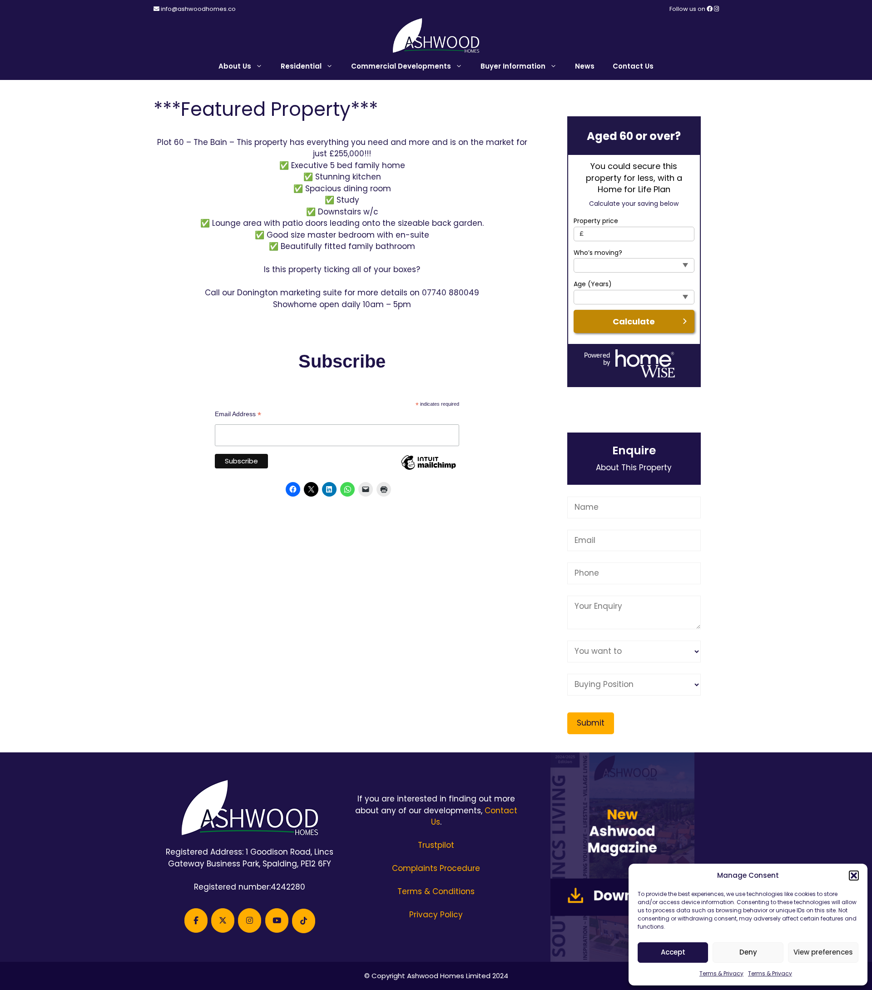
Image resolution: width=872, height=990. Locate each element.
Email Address (238, 414)
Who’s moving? (598, 253)
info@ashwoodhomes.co (198, 9)
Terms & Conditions (436, 891)
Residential (301, 66)
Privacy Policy (436, 914)
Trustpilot (436, 845)
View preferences (823, 952)
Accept (673, 952)
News (585, 66)
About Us (234, 66)
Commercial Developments (401, 66)
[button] (853, 875)
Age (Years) (593, 284)
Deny (748, 952)
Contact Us (633, 66)
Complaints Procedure (436, 868)
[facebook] (710, 9)
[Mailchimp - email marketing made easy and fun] (428, 469)
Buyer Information (513, 66)
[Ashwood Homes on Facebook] (196, 920)
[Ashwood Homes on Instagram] (249, 920)
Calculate (634, 321)
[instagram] (716, 9)
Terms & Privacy (721, 973)
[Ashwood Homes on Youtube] (276, 920)
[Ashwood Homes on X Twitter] (222, 920)
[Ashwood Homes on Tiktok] (303, 921)
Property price (596, 221)
